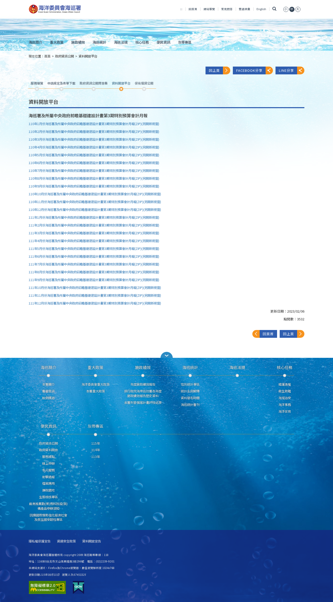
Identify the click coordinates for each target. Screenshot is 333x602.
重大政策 (56, 42)
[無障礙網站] (47, 587)
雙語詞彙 (244, 9)
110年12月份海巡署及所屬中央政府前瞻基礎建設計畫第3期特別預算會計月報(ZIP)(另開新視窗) (95, 209)
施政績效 (78, 42)
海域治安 (284, 398)
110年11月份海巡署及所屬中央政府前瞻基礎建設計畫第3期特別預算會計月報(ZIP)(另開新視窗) (95, 201)
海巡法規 (120, 42)
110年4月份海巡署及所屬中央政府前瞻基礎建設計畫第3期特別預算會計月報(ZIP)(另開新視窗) (94, 147)
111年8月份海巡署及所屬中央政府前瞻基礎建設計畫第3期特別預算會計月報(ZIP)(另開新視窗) (94, 272)
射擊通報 (48, 477)
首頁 (47, 56)
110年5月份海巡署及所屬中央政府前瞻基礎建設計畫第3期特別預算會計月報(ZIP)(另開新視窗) (94, 155)
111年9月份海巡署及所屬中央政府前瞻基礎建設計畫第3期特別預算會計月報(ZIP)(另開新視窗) (94, 279)
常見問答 (227, 9)
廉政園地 (48, 490)
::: (181, 9)
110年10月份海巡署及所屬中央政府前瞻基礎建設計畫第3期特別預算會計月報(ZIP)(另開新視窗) (95, 194)
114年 (95, 450)
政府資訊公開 (64, 56)
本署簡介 (48, 384)
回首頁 (193, 9)
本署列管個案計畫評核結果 (143, 402)
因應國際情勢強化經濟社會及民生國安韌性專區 (48, 517)
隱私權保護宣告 (39, 541)
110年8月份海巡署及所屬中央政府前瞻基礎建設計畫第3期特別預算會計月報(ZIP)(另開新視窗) (94, 178)
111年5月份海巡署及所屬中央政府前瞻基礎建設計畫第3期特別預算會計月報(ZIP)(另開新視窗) (94, 248)
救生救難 (284, 391)
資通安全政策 (66, 541)
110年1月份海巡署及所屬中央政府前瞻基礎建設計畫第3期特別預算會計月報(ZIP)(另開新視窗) (94, 123)
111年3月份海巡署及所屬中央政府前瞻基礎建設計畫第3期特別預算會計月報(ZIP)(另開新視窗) (94, 233)
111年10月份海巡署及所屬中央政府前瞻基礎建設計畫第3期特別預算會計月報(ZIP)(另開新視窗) (95, 287)
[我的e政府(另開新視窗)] (78, 587)
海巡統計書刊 (190, 404)
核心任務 (142, 42)
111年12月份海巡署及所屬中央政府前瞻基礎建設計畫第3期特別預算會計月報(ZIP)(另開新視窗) (95, 303)
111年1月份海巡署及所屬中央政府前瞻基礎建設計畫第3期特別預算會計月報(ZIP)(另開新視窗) (94, 217)
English (261, 9)
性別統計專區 (190, 384)
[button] (286, 9)
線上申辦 (48, 463)
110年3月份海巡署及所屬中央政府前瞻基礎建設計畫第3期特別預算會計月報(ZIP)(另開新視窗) (94, 139)
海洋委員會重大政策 (95, 384)
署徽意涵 (48, 391)
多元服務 (48, 470)
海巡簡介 (35, 42)
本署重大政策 (95, 391)
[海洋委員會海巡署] (72, 9)
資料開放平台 (88, 56)
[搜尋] (274, 9)
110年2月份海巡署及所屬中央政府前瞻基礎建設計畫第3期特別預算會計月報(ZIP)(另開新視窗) (94, 131)
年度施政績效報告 (142, 384)
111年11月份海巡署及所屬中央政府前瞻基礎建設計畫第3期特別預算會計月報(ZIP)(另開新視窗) (95, 295)
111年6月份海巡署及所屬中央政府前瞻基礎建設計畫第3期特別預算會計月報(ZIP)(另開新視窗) (94, 256)
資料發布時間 (190, 398)
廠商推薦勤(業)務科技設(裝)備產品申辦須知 (48, 506)
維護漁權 (284, 384)
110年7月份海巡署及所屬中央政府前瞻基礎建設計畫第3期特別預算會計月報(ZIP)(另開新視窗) (94, 170)
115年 (95, 443)
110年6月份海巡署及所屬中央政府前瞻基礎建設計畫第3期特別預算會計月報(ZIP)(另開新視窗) (94, 162)
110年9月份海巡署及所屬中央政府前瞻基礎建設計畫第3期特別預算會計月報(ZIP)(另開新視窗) (94, 186)
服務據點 (48, 456)
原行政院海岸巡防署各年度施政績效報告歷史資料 (143, 393)
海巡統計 (99, 42)
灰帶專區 (184, 42)
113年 (95, 456)
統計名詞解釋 (190, 391)
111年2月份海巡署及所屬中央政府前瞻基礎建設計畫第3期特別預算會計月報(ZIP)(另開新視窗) (94, 225)
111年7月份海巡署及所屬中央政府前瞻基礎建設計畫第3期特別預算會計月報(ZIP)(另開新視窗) (94, 264)
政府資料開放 (48, 450)
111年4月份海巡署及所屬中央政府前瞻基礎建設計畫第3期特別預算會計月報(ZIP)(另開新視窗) (94, 240)
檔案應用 (48, 483)
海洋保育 (284, 411)
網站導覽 (209, 9)
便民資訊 (163, 42)
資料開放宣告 (91, 541)
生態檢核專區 (48, 497)
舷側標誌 (48, 398)
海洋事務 (284, 404)
